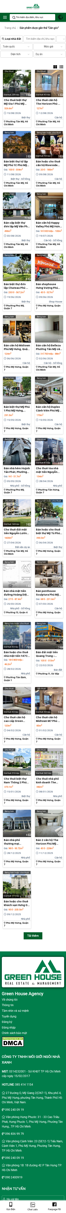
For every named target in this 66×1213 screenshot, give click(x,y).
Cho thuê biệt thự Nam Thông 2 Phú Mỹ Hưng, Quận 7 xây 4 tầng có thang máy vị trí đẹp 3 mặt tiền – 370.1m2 (17, 780)
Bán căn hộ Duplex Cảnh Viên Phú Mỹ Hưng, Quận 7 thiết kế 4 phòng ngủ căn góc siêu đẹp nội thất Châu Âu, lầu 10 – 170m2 (49, 408)
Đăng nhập (9, 1027)
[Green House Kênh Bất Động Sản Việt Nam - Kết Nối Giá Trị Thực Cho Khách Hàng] (33, 6)
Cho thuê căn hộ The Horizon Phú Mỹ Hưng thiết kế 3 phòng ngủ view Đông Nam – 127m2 (49, 102)
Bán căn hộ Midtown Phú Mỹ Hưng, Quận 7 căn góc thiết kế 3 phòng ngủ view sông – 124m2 (17, 347)
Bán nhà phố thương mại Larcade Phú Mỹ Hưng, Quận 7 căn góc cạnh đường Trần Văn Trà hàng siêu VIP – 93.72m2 (16, 842)
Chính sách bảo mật (14, 1033)
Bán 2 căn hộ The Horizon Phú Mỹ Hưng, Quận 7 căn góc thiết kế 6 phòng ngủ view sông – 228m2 (47, 842)
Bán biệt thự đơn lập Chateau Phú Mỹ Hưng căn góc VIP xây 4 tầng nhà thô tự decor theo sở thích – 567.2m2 (17, 286)
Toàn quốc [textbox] (9, 46)
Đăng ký (7, 1022)
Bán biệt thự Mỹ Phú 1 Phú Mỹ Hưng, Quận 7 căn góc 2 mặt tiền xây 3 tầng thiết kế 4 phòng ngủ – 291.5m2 (17, 408)
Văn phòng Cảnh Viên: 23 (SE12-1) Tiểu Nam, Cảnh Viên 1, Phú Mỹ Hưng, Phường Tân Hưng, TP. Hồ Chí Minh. (32, 1146)
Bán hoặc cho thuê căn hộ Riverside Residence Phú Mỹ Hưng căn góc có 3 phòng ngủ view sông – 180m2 (48, 163)
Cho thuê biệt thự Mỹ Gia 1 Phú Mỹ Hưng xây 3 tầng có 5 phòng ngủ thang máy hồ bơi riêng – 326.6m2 (16, 102)
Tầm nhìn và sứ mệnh (15, 1010)
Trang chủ (10, 27)
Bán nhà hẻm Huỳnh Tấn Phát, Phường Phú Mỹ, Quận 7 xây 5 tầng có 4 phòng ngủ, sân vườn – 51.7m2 (17, 470)
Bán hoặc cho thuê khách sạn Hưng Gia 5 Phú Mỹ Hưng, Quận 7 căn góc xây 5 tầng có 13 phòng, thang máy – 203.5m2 (17, 903)
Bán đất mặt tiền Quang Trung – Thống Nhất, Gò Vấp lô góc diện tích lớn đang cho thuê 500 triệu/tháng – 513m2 (49, 654)
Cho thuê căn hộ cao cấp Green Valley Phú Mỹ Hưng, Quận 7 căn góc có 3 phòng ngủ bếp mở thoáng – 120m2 (17, 719)
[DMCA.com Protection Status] (13, 1041)
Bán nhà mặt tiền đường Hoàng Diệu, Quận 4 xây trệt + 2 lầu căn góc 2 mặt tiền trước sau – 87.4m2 (16, 593)
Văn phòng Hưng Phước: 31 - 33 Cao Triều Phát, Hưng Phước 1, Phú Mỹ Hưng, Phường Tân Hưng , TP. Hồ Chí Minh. (32, 1121)
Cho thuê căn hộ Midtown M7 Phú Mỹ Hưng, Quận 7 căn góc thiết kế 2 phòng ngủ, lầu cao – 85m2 (49, 719)
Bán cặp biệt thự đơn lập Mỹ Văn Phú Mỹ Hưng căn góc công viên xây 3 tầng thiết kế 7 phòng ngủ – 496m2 (17, 224)
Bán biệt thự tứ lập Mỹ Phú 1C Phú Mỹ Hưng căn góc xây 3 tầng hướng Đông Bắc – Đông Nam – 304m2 (16, 163)
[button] (5, 17)
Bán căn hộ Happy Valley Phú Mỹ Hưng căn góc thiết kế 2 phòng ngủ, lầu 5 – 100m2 (48, 224)
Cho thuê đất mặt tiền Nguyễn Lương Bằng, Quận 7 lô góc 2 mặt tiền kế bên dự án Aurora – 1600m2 (17, 531)
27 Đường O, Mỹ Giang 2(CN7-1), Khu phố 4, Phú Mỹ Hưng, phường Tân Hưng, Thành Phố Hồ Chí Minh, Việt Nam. (32, 1097)
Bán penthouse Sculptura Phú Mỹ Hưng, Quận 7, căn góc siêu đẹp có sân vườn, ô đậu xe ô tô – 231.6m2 (49, 593)
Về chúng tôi (9, 999)
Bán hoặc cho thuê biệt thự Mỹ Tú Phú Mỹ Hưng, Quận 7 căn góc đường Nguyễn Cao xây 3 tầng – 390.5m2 (48, 531)
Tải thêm (33, 935)
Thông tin (8, 1005)
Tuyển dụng (9, 1016)
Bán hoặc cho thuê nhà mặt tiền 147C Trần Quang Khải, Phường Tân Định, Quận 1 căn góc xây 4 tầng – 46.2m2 (16, 654)
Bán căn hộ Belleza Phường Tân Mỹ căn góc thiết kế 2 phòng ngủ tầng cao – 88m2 (49, 347)
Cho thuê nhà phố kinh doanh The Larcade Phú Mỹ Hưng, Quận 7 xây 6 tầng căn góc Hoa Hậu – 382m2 (48, 780)
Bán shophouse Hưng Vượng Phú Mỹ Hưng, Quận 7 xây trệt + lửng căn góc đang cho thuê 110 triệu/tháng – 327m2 (48, 286)
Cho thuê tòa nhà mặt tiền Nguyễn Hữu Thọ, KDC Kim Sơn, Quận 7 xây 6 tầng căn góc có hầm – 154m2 (47, 470)
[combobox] (8, 46)
